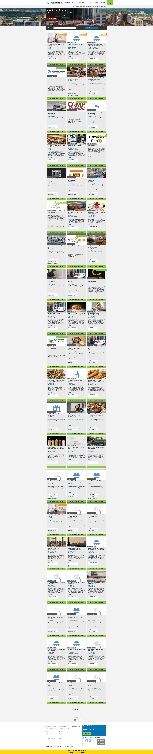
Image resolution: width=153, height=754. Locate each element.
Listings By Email (76, 6)
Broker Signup (103, 2)
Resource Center (89, 6)
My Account (104, 6)
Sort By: (49, 27)
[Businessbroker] (55, 2)
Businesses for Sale (69, 2)
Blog (99, 6)
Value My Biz (95, 6)
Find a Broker (95, 2)
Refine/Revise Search (91, 27)
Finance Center (82, 6)
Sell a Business (88, 2)
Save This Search (51, 18)
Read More (50, 56)
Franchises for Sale (80, 2)
